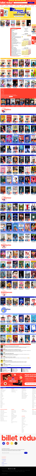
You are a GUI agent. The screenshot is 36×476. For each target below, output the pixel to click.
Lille (23, 6)
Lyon (26, 6)
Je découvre (10, 96)
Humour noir (33, 398)
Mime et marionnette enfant (3, 416)
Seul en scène (2, 391)
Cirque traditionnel (24, 410)
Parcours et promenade (25, 424)
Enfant (28, 5)
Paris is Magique (5, 349)
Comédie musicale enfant (3, 412)
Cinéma (23, 420)
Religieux (12, 413)
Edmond (4, 353)
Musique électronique (14, 415)
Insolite (22, 432)
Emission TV (23, 419)
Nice (33, 6)
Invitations (17, 0)
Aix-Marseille (16, 6)
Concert (32, 5)
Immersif (23, 431)
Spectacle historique (24, 396)
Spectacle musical (24, 392)
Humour (11, 5)
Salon (22, 428)
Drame (1, 392)
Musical (1, 401)
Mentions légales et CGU (21, 470)
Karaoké (23, 429)
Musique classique (13, 410)
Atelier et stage (23, 417)
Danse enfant (2, 414)
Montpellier (30, 6)
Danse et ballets (24, 394)
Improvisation (34, 392)
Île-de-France (6, 6)
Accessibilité (16, 471)
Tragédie (1, 393)
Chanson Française (13, 412)
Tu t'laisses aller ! (5, 364)
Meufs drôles (33, 396)
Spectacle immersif (24, 397)
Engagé (1, 405)
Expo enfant (1, 417)
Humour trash (34, 399)
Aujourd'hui (26, 28)
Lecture (1, 400)
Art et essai (1, 399)
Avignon (11, 6)
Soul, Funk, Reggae (13, 417)
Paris (1, 6)
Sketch (33, 401)
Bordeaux (20, 6)
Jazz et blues (12, 414)
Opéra (22, 391)
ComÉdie (6, 5)
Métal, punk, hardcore (14, 416)
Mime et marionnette (24, 393)
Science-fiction (2, 398)
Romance (1, 394)
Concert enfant (2, 413)
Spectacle (23, 5)
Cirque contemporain (24, 411)
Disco (12, 422)
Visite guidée (23, 423)
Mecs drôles (33, 395)
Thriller (1, 407)
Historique (1, 396)
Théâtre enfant (2, 410)
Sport (22, 425)
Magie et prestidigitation (25, 395)
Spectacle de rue (24, 398)
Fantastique (1, 395)
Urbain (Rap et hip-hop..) (14, 421)
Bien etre (23, 430)
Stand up (33, 394)
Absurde (33, 400)
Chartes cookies (27, 470)
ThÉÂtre (2, 5)
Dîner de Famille (5, 360)
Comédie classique (13, 391)
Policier (1, 406)
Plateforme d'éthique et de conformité (8, 471)
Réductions (23, 0)
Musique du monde (13, 411)
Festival (23, 427)
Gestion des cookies (22, 471)
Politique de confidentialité (13, 470)
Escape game (23, 418)
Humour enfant (2, 411)
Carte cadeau (11, 0)
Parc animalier (23, 426)
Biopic (1, 397)
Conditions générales (5, 470)
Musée (33, 410)
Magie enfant (2, 415)
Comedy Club (17, 5)
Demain (26, 29)
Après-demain (26, 31)
